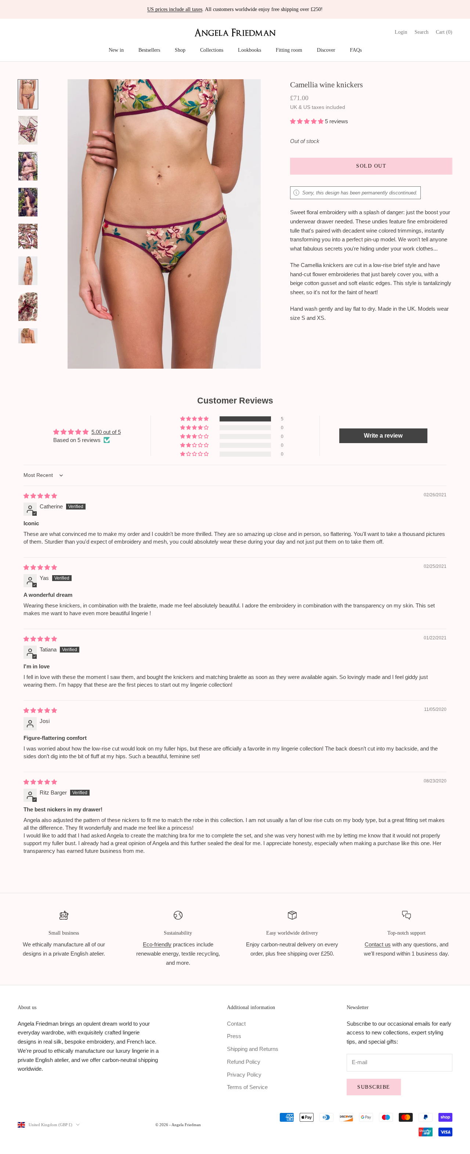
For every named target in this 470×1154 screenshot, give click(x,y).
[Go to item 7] (28, 307)
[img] (40, 496)
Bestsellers (149, 50)
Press (234, 1036)
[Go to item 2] (28, 130)
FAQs (356, 50)
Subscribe (373, 1087)
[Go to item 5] (28, 236)
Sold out (371, 166)
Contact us (378, 944)
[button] (307, 121)
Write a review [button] (383, 435)
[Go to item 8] (28, 343)
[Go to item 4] (28, 202)
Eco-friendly (157, 944)
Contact (236, 1023)
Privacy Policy (244, 1074)
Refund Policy (243, 1062)
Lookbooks (249, 50)
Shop (180, 50)
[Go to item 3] (28, 166)
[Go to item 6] (28, 271)
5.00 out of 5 (106, 432)
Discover (326, 50)
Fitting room (289, 50)
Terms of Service (247, 1087)
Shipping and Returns (252, 1049)
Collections (211, 50)
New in (116, 50)
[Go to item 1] (28, 94)
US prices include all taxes (174, 9)
